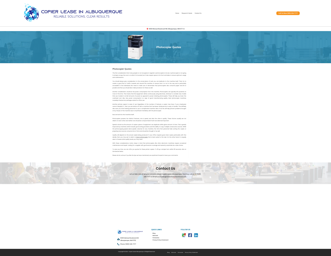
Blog (154, 233)
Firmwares (156, 238)
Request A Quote (187, 13)
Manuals (155, 235)
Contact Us (198, 13)
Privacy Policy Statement (161, 240)
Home (177, 13)
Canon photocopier (142, 137)
